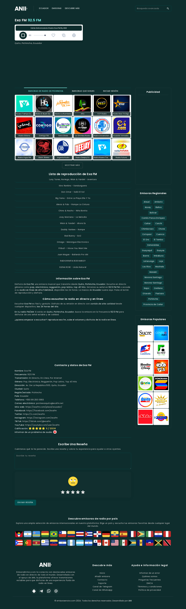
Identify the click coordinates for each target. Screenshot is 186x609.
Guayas (160, 250)
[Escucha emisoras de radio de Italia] (150, 534)
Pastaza (160, 293)
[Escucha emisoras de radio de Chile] (62, 534)
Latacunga (149, 261)
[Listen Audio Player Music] (74, 35)
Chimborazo (147, 229)
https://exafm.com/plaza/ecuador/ (44, 407)
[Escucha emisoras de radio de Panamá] (97, 543)
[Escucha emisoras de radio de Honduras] (80, 543)
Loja (161, 261)
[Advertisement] (93, 65)
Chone (161, 229)
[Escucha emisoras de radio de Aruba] (36, 534)
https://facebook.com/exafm (41, 410)
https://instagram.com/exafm (42, 418)
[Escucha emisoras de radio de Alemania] (106, 534)
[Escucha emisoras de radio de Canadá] (106, 543)
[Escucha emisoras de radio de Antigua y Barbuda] (19, 534)
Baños (159, 207)
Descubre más (72, 8)
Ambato (159, 202)
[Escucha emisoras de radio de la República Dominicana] (97, 534)
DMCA (150, 583)
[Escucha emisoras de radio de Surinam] (36, 543)
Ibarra (146, 256)
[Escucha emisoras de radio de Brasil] (54, 534)
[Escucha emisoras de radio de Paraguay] (158, 534)
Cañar (147, 223)
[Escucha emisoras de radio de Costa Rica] (80, 534)
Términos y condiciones (150, 586)
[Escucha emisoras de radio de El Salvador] (62, 543)
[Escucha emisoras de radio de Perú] (167, 534)
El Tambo (158, 239)
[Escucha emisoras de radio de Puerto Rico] (19, 543)
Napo (146, 288)
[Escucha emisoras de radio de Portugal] (28, 543)
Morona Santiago (153, 277)
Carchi (158, 223)
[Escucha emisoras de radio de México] (123, 543)
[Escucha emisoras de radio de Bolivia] (45, 534)
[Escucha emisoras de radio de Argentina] (28, 534)
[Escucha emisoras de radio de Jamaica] (158, 543)
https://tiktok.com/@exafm (36, 421)
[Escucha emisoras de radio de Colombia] (71, 534)
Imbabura (158, 256)
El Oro (146, 239)
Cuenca (160, 234)
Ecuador (44, 8)
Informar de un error (149, 573)
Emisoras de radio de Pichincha (45, 91)
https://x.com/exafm (34, 414)
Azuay (148, 207)
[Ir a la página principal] (45, 566)
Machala (159, 266)
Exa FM (28, 20)
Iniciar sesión (110, 91)
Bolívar (153, 212)
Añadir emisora (102, 576)
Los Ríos (147, 266)
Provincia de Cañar (153, 304)
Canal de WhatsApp (102, 590)
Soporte (102, 583)
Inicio (102, 573)
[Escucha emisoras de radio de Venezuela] (54, 543)
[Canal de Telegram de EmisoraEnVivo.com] (41, 591)
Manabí (153, 272)
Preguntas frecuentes (150, 580)
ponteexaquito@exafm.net (49, 403)
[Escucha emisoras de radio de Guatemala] (71, 543)
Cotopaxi (147, 234)
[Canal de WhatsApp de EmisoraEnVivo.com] (49, 591)
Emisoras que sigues (82, 91)
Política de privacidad (149, 590)
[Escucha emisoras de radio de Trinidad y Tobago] (167, 543)
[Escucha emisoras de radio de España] (123, 534)
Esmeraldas (153, 245)
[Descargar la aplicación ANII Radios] (34, 591)
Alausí (147, 202)
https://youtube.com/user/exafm (42, 425)
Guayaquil (147, 250)
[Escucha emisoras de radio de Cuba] (89, 534)
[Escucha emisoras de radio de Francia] (132, 534)
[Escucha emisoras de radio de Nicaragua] (89, 543)
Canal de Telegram (102, 586)
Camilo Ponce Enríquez (153, 218)
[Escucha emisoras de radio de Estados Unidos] (115, 543)
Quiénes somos (149, 576)
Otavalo (147, 293)
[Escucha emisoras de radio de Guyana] (141, 534)
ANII (130, 600)
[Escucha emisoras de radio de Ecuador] (115, 534)
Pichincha (153, 299)
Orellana (158, 288)
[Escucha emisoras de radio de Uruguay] (45, 543)
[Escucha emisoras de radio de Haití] (150, 543)
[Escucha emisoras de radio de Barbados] (141, 543)
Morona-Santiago (153, 283)
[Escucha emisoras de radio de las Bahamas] (132, 543)
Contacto (102, 580)
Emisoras (56, 8)
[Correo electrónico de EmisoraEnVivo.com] (56, 591)
